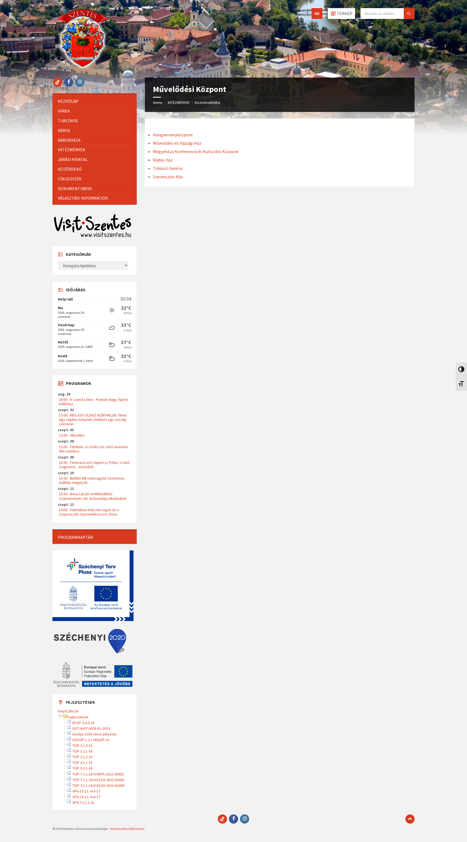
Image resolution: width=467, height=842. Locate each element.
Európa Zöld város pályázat (94, 734)
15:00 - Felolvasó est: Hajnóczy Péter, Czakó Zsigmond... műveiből (94, 464)
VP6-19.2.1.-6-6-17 (86, 796)
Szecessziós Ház (168, 176)
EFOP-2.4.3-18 (83, 722)
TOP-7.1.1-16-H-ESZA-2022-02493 (98, 779)
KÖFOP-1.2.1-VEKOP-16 (90, 739)
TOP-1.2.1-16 (82, 751)
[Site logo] (82, 67)
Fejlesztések (78, 717)
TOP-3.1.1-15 (82, 762)
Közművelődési (207, 102)
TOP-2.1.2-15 (82, 756)
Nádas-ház (163, 160)
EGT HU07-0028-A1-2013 (91, 728)
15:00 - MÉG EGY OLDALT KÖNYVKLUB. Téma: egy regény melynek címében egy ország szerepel (93, 419)
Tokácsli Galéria (167, 168)
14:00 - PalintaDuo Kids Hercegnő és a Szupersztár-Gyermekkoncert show (89, 512)
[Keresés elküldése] (409, 13)
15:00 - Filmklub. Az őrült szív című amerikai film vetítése (93, 449)
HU (317, 13)
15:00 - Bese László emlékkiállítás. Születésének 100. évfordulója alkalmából (92, 496)
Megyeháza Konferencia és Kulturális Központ (196, 151)
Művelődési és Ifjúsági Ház (177, 143)
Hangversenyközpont (173, 134)
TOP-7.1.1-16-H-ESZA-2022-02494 (98, 785)
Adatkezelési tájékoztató (127, 829)
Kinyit (62, 711)
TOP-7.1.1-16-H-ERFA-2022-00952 (98, 774)
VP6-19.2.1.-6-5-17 (86, 791)
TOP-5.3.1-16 (82, 768)
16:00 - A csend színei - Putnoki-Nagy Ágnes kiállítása (93, 401)
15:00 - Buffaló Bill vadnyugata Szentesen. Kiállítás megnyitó (92, 480)
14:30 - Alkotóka (71, 435)
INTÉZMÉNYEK (178, 102)
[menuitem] (94, 101)
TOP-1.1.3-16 (82, 745)
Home (157, 102)
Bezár (74, 711)
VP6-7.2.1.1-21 (83, 802)
